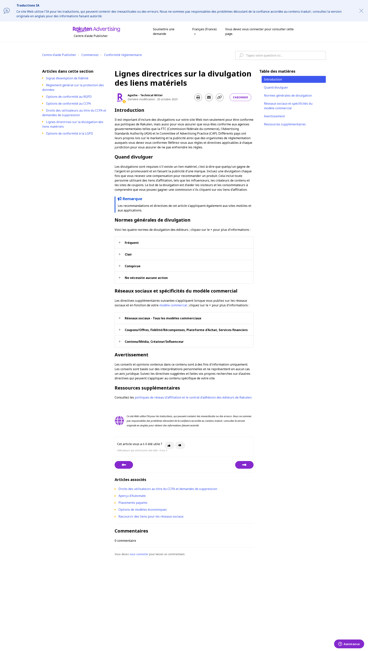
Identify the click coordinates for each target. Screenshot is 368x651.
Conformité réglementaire (123, 55)
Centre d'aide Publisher (59, 55)
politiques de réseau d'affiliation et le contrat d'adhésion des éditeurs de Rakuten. (193, 397)
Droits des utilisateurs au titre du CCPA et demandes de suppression (74, 112)
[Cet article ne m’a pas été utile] (180, 445)
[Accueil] (96, 29)
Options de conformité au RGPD (69, 97)
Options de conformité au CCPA (68, 103)
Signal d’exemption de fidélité (67, 78)
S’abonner (240, 97)
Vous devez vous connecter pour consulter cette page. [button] (259, 31)
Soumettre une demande (163, 31)
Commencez (90, 55)
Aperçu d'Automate (132, 496)
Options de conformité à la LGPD (69, 133)
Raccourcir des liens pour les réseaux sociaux (150, 516)
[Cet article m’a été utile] (169, 445)
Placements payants (132, 503)
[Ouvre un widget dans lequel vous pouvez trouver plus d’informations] (349, 644)
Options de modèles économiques (142, 509)
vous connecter (139, 554)
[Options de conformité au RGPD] (124, 465)
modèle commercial (173, 305)
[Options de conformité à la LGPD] (244, 465)
